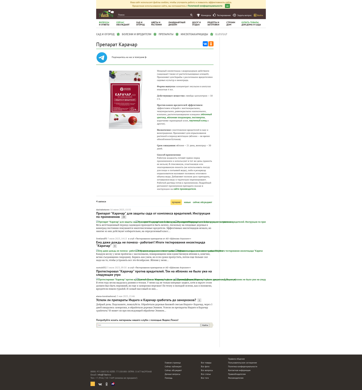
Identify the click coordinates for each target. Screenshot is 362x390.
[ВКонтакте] (205, 43)
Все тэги (205, 378)
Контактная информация (239, 370)
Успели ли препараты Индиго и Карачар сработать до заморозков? (146, 300)
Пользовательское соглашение (242, 362)
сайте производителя (185, 188)
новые (187, 202)
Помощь (168, 378)
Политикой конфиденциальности (205, 5)
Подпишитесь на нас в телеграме (128, 57)
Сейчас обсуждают (173, 370)
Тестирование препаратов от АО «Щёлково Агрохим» (163, 238)
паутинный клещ (198, 120)
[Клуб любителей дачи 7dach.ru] (106, 13)
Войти (260, 15)
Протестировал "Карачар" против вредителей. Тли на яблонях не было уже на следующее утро (154, 273)
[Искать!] (191, 15)
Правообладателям (237, 374)
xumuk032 (101, 267)
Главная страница (173, 362)
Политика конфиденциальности (242, 366)
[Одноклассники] (211, 43)
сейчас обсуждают (202, 202)
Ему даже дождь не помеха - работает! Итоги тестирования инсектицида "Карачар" (150, 244)
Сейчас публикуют (173, 366)
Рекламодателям (236, 378)
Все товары (206, 362)
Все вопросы (207, 370)
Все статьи (206, 374)
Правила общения (236, 359)
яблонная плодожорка (179, 117)
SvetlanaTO (101, 238)
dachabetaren (103, 209)
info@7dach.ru (104, 374)
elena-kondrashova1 (106, 296)
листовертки (198, 117)
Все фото (205, 366)
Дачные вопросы (172, 374)
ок (227, 6)
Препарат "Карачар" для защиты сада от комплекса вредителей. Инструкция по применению (153, 215)
